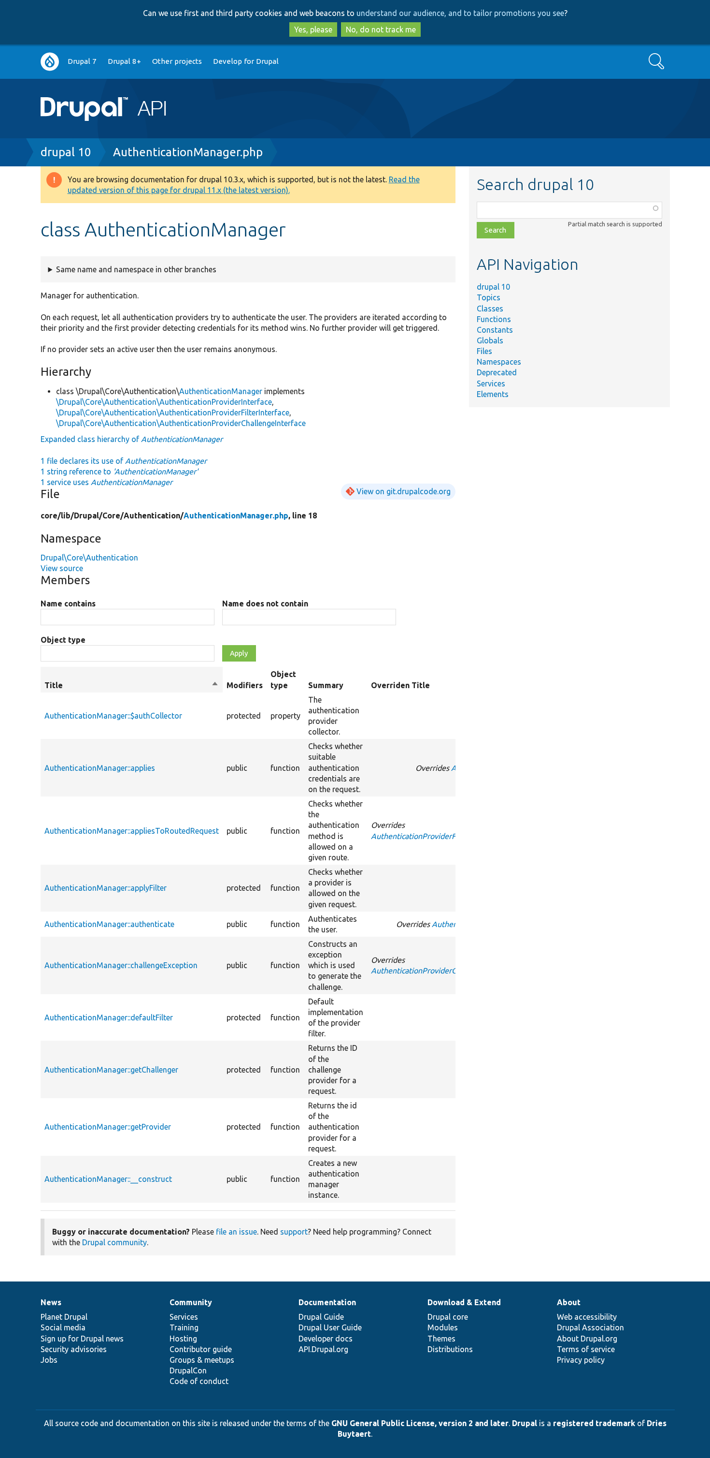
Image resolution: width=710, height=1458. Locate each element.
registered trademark (594, 1423)
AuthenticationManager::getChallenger (111, 1069)
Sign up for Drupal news (82, 1338)
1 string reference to (119, 471)
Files (484, 351)
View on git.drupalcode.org (403, 491)
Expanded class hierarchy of (132, 439)
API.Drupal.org (323, 1349)
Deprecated (497, 372)
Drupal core (447, 1316)
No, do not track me (381, 29)
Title (131, 686)
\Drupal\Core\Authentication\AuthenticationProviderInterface (164, 402)
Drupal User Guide (330, 1327)
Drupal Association (590, 1327)
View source (62, 568)
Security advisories (74, 1349)
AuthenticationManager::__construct (108, 1179)
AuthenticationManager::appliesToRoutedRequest (131, 830)
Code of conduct (199, 1381)
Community (191, 1302)
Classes (490, 308)
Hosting (183, 1338)
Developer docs (325, 1338)
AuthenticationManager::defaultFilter (108, 1017)
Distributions (450, 1349)
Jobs (49, 1359)
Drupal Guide (321, 1316)
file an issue (236, 1231)
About (569, 1302)
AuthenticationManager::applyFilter (105, 888)
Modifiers (245, 685)
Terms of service (586, 1349)
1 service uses (106, 482)
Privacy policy (581, 1359)
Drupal (524, 1423)
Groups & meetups (202, 1359)
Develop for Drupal (246, 61)
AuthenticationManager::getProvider (107, 1126)
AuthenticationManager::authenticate (109, 924)
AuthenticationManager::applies (99, 768)
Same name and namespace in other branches (136, 269)
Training (184, 1327)
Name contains (68, 603)
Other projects (177, 61)
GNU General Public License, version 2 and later (420, 1423)
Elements (493, 394)
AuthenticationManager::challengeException (121, 965)
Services (491, 383)
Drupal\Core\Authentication (89, 557)
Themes (441, 1338)
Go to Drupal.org (50, 61)
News (51, 1302)
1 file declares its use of (124, 461)
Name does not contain (265, 603)
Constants (495, 329)
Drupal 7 (82, 61)
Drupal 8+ (124, 61)
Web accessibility (587, 1316)
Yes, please (313, 29)
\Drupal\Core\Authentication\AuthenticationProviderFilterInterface (172, 412)
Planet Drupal (64, 1316)
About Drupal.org (587, 1338)
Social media (63, 1327)
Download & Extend (464, 1302)
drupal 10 (66, 152)
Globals (490, 340)
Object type (63, 639)
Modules (442, 1327)
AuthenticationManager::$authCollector (113, 715)
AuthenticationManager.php (188, 152)
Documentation (327, 1302)
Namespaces (499, 361)
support (294, 1231)
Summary (325, 685)
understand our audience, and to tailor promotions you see (460, 13)
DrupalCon (188, 1370)
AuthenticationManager (220, 391)
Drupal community (114, 1242)
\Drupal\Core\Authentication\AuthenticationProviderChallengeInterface (181, 423)
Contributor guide (201, 1349)
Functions (494, 319)
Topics (488, 297)
